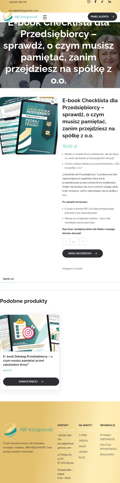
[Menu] (45, 17)
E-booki (78, 268)
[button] (52, 101)
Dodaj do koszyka (79, 253)
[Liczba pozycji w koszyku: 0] (84, 17)
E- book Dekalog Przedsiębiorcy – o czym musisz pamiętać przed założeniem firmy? (28, 360)
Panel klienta (100, 16)
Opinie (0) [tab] (8, 278)
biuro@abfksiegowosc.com (23, 10)
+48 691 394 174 (18, 2)
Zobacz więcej (28, 381)
